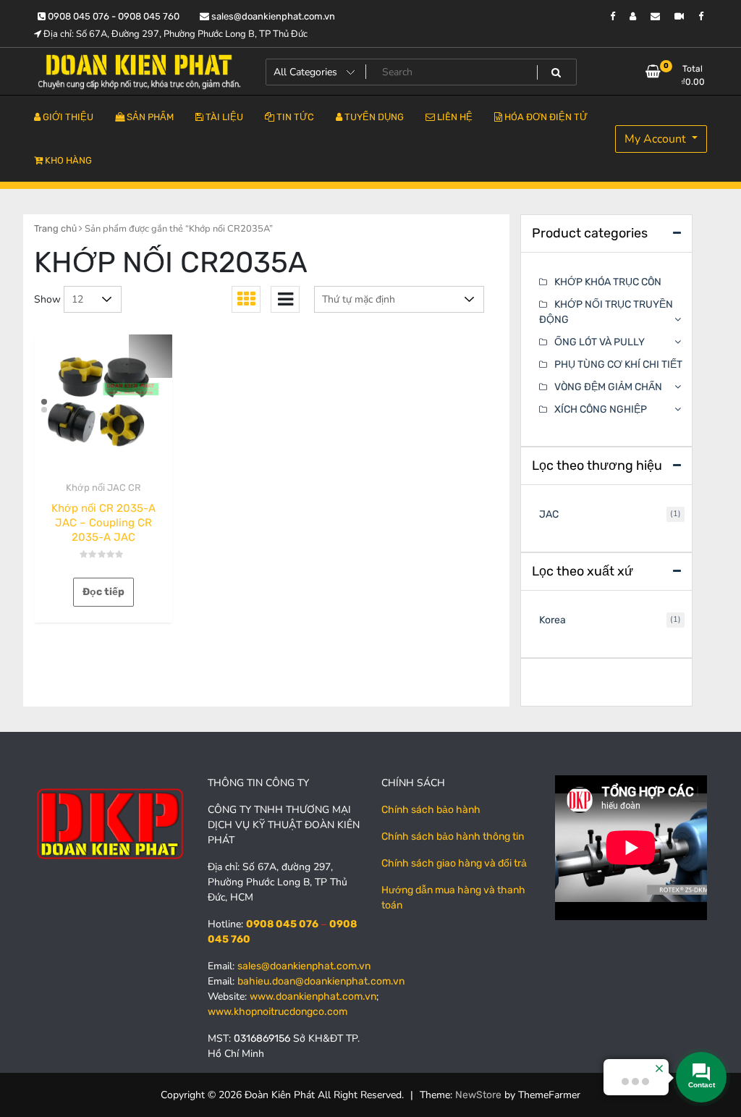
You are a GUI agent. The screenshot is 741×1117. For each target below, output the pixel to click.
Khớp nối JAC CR (103, 487)
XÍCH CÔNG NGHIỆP (600, 409)
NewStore (478, 1095)
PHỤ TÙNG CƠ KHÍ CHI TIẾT (618, 364)
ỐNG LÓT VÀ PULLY (599, 342)
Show (47, 299)
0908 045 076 (282, 924)
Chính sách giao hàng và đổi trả (454, 863)
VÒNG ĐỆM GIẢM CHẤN (608, 387)
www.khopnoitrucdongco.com (277, 1012)
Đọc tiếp (103, 592)
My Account (656, 139)
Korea (552, 620)
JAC (549, 514)
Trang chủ (55, 228)
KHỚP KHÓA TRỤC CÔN (607, 282)
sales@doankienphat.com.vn (272, 16)
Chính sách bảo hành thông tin (452, 836)
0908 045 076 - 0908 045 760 (112, 16)
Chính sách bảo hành (430, 810)
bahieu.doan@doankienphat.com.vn (321, 981)
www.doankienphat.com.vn (313, 996)
